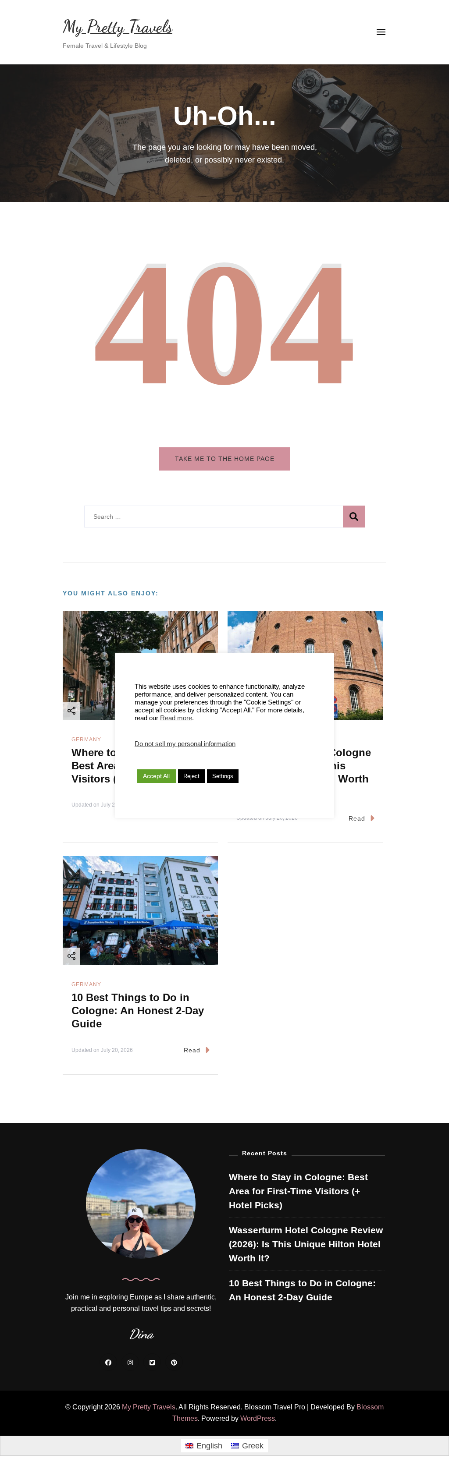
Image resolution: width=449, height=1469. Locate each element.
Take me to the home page (224, 458)
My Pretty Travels (117, 27)
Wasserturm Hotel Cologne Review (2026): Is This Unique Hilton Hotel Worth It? (306, 1244)
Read (357, 818)
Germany (86, 739)
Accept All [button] (156, 775)
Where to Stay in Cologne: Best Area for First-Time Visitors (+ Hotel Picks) (298, 1191)
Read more (176, 718)
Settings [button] (222, 776)
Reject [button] (191, 776)
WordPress (257, 1418)
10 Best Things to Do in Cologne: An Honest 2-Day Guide (137, 1010)
